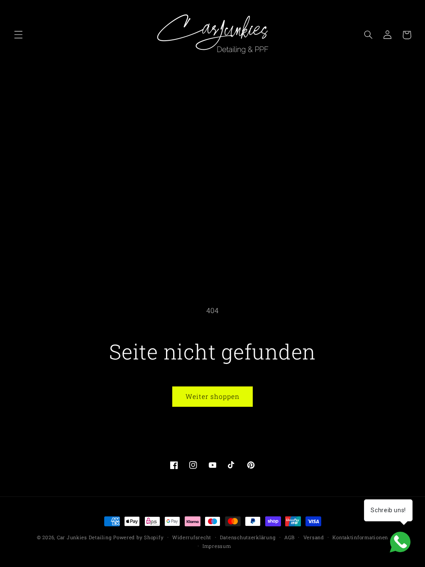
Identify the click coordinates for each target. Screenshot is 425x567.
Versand (313, 537)
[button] (18, 34)
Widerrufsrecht (191, 537)
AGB (289, 537)
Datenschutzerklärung (248, 537)
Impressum (217, 546)
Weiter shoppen (213, 396)
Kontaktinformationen (360, 537)
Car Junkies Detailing (84, 537)
